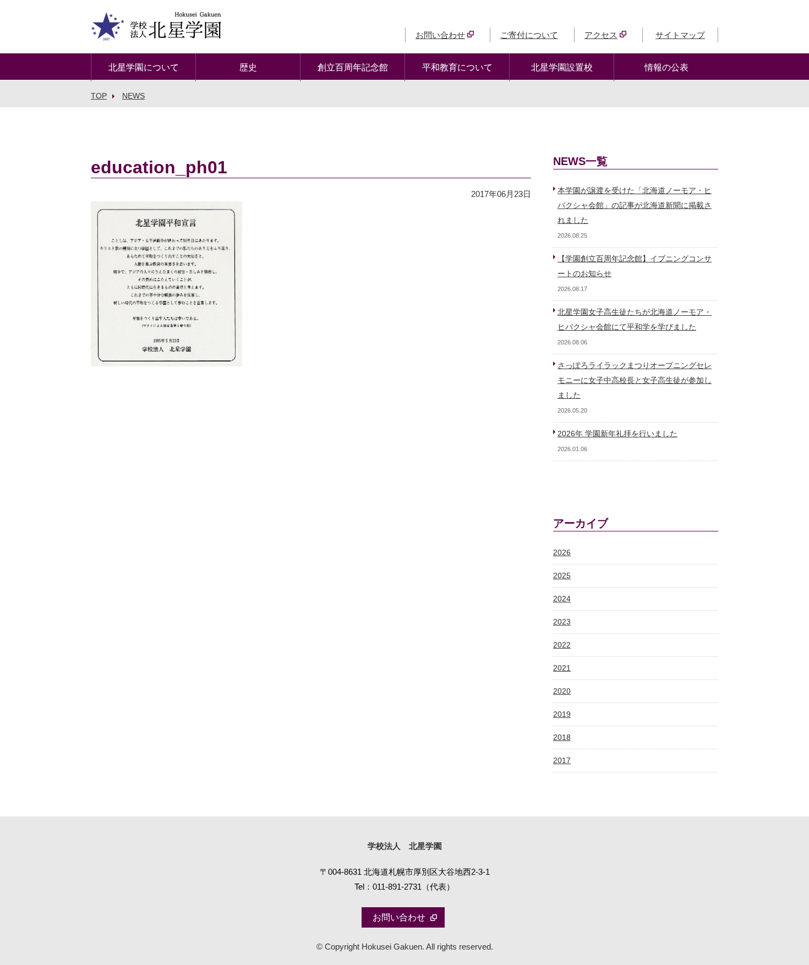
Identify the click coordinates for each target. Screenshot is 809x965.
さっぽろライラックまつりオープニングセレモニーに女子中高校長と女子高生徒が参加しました (634, 380)
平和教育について (457, 67)
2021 (562, 668)
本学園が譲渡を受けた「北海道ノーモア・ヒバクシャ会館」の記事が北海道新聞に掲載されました (634, 205)
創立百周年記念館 (353, 67)
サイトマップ (680, 35)
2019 (562, 714)
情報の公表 (666, 67)
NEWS (133, 95)
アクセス (600, 35)
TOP (99, 95)
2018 (562, 737)
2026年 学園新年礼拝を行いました (617, 434)
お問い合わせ (440, 35)
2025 (562, 576)
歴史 (248, 67)
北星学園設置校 (562, 67)
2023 (562, 622)
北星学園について (143, 67)
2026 (562, 553)
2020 (562, 691)
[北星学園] (156, 33)
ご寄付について (529, 35)
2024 (562, 599)
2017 (562, 760)
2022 (562, 645)
